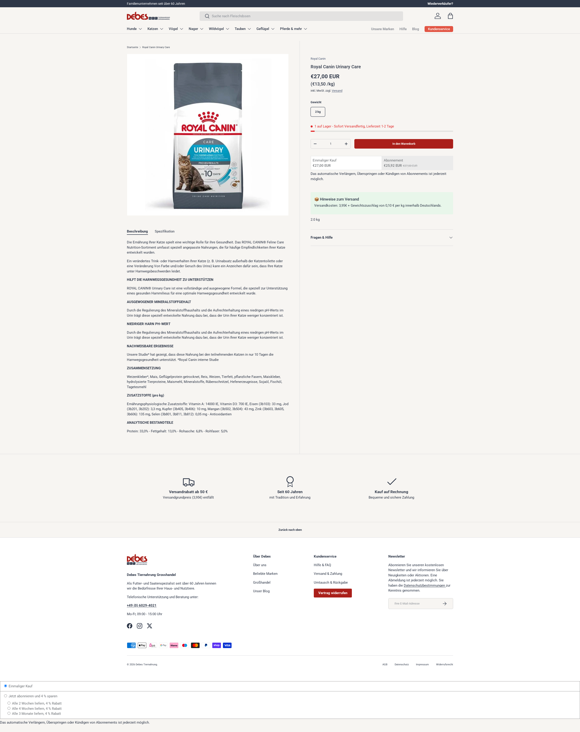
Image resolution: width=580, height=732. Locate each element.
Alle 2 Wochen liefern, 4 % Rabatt (36, 703)
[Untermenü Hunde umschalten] (140, 29)
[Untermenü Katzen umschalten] (161, 29)
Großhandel (262, 582)
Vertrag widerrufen (332, 593)
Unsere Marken (382, 29)
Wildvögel (216, 29)
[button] (450, 16)
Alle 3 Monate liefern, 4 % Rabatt (36, 714)
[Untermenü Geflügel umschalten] (273, 29)
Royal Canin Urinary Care (156, 47)
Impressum (422, 664)
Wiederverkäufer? (440, 3)
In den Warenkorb (403, 143)
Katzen (152, 29)
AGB (384, 664)
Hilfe (403, 29)
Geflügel (262, 29)
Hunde (132, 29)
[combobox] (301, 16)
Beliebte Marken (265, 574)
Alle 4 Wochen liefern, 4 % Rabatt (36, 709)
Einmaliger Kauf (20, 686)
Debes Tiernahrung (146, 664)
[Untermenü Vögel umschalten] (181, 29)
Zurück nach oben (290, 529)
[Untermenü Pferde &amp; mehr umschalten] (305, 29)
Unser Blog (261, 591)
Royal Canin (318, 58)
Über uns (259, 565)
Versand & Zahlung (328, 574)
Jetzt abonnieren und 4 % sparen (32, 696)
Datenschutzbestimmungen (425, 585)
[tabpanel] (208, 337)
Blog (415, 29)
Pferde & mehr (291, 29)
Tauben (240, 29)
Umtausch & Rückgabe (331, 582)
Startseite (132, 47)
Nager (193, 29)
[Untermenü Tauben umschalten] (249, 29)
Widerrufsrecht (444, 664)
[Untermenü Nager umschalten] (201, 29)
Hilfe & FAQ (322, 565)
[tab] (137, 231)
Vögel (173, 29)
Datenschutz (402, 664)
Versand (337, 90)
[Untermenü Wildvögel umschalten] (227, 29)
